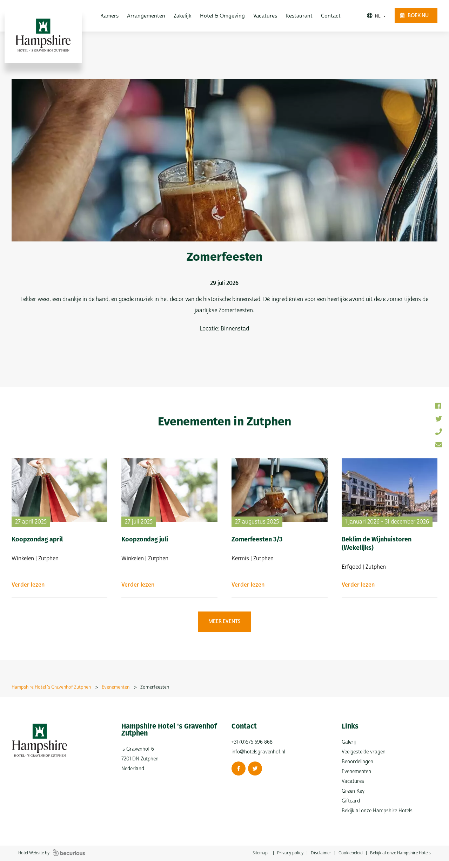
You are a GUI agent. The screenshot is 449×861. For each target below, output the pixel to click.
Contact (331, 16)
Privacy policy (290, 853)
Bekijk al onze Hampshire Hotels (377, 811)
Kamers (109, 16)
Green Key (353, 791)
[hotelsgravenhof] (239, 768)
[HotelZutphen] (255, 768)
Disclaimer (321, 853)
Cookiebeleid (351, 853)
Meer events (224, 621)
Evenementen (356, 771)
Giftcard (351, 801)
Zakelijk (183, 16)
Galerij (349, 742)
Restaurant (299, 16)
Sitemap (260, 853)
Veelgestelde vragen (364, 752)
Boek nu (418, 16)
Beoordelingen (357, 762)
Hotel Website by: (35, 853)
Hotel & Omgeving (222, 16)
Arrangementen (146, 16)
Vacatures (265, 16)
